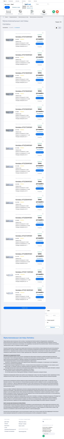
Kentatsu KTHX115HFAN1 (24, 272)
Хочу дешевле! (40, 41)
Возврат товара (22, 423)
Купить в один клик (40, 43)
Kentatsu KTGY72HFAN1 (24, 127)
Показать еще (25, 307)
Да (7, 7)
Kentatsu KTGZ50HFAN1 (24, 200)
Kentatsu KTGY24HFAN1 (24, 37)
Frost (28, 4)
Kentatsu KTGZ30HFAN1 (24, 163)
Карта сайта (21, 425)
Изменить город (16, 7)
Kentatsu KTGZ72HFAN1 (24, 236)
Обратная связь (22, 421)
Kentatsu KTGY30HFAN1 (24, 55)
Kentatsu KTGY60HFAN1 (24, 109)
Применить (52, 327)
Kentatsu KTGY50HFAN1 (24, 91)
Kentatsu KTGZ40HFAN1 (24, 182)
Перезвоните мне (30, 7)
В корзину (40, 46)
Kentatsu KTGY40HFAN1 (24, 73)
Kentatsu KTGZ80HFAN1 (24, 254)
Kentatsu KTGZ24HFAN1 (24, 145)
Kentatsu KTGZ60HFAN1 (24, 218)
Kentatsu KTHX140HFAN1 (24, 290)
